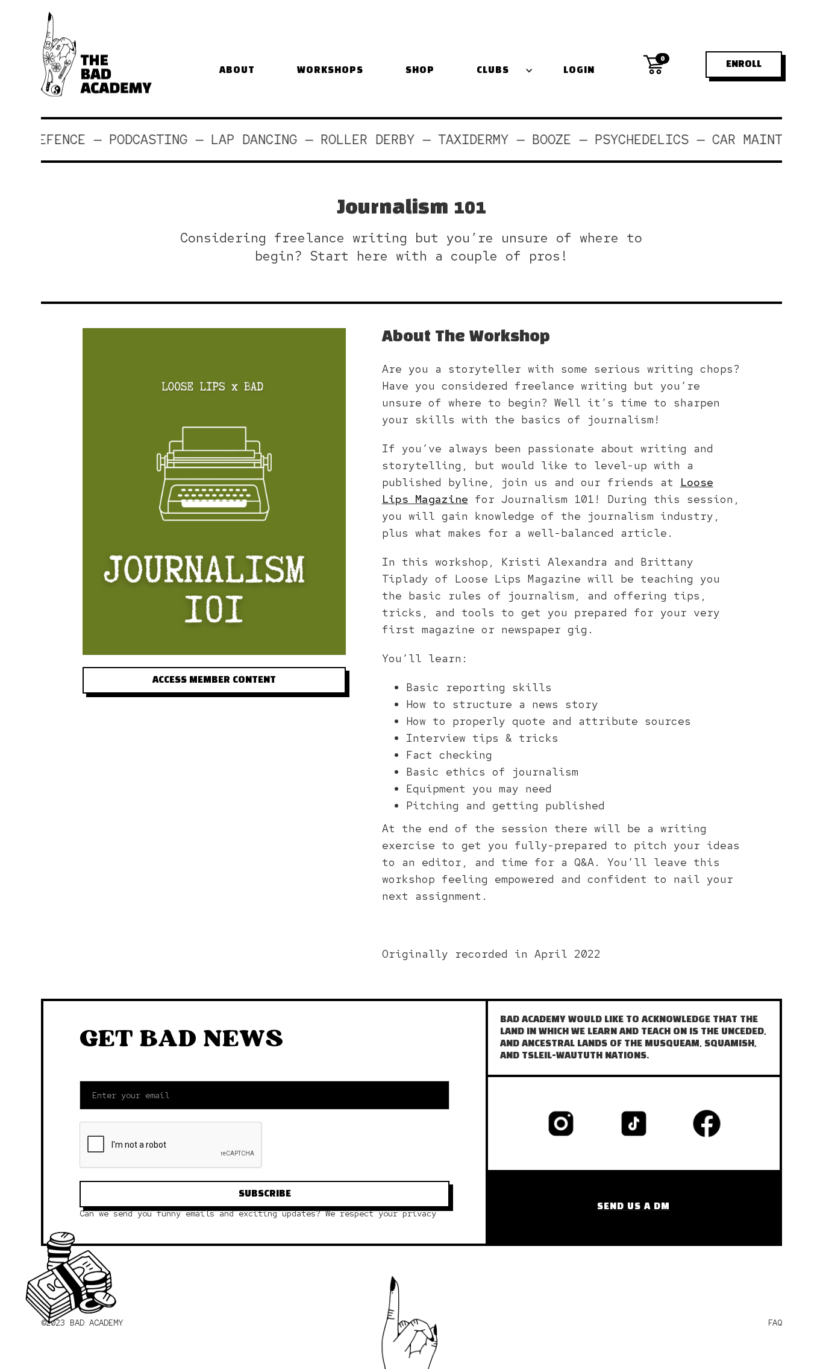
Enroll (744, 64)
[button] (501, 70)
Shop (419, 70)
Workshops (330, 70)
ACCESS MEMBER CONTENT (214, 680)
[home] (96, 54)
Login (579, 70)
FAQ (775, 1322)
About (237, 70)
